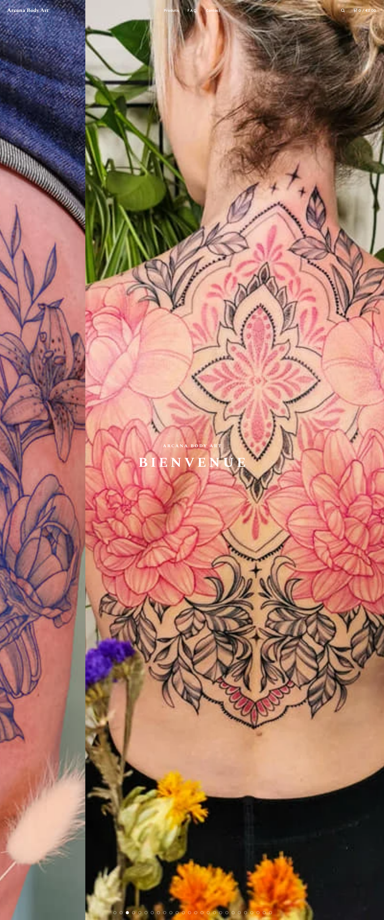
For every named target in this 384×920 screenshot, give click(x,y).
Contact (213, 10)
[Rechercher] (343, 10)
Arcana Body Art (28, 10)
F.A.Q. (192, 10)
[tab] (114, 912)
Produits (171, 10)
